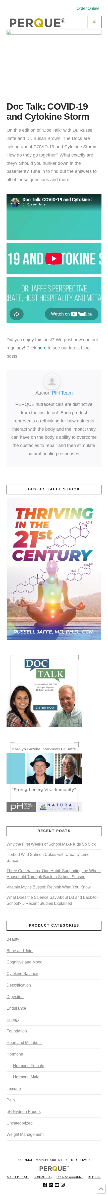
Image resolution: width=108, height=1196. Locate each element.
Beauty (13, 939)
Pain (11, 1100)
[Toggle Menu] (94, 22)
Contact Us (42, 1176)
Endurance (16, 1008)
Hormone (15, 1054)
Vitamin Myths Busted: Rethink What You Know (49, 887)
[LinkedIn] (51, 1185)
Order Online (88, 8)
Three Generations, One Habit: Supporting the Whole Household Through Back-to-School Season (54, 874)
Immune (14, 1088)
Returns (94, 1176)
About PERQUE (18, 1176)
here (41, 347)
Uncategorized (20, 1123)
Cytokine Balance (22, 973)
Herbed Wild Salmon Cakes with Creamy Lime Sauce (48, 857)
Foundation (17, 1031)
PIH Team (62, 393)
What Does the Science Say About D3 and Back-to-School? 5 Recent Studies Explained (52, 900)
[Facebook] (45, 1185)
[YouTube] (57, 1185)
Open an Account (70, 1176)
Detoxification (19, 985)
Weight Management (25, 1134)
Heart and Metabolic (24, 1042)
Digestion (15, 997)
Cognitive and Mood (24, 962)
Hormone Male (26, 1077)
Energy (13, 1019)
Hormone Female (28, 1066)
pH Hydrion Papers (24, 1111)
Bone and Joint (20, 951)
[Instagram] (63, 1185)
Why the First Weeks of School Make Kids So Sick (51, 844)
